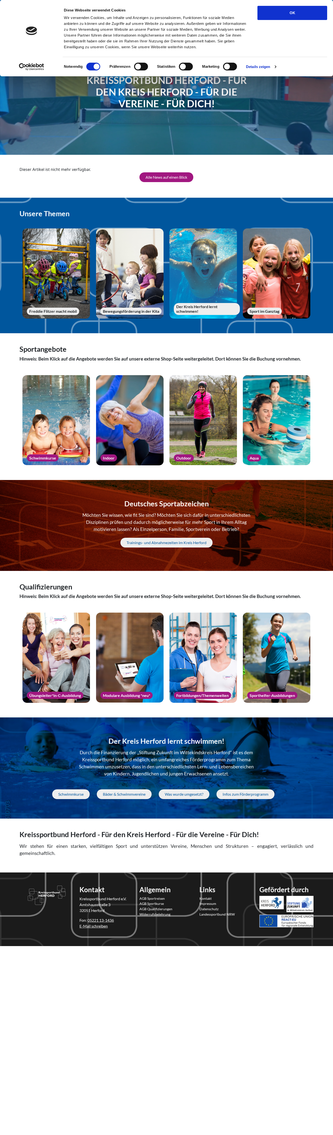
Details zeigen (258, 67)
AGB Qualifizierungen (155, 909)
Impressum (207, 903)
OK (292, 13)
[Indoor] (129, 420)
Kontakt (205, 898)
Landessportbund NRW (217, 914)
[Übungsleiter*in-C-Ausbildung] (56, 658)
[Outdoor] (203, 420)
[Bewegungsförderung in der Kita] (129, 273)
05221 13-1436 (101, 920)
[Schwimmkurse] (56, 420)
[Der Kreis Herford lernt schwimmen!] (203, 273)
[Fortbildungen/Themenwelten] (203, 658)
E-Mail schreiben (93, 926)
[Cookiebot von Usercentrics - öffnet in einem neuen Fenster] (31, 66)
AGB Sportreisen (152, 898)
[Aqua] (276, 420)
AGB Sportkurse (151, 903)
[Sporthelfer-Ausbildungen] (276, 658)
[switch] (141, 66)
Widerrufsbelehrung (154, 914)
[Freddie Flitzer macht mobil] (56, 273)
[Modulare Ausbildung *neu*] (129, 658)
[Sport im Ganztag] (276, 273)
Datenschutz (208, 909)
